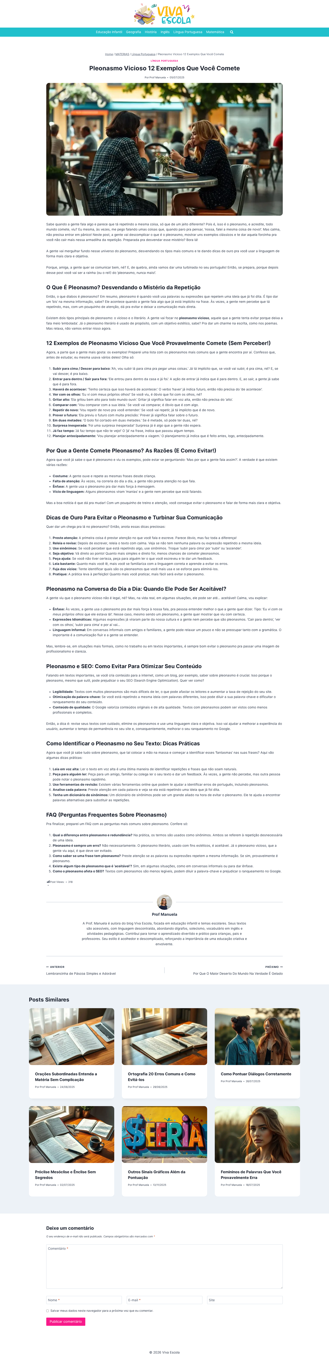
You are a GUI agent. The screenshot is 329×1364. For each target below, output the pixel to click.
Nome (54, 1300)
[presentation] (71, 1036)
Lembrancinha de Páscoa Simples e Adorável (81, 970)
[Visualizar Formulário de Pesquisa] (231, 32)
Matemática (215, 32)
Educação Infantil (109, 32)
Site (212, 1300)
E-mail (134, 1300)
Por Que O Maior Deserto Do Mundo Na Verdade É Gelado (238, 970)
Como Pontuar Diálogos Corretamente (256, 1074)
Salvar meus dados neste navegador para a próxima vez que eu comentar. (101, 1310)
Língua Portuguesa (187, 32)
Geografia (133, 32)
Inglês (165, 32)
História (151, 32)
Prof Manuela (157, 77)
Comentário (58, 1248)
